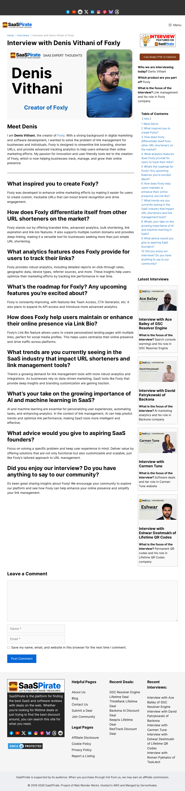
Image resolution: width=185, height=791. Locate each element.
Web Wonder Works (86, 785)
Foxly (60, 135)
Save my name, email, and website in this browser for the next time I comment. (68, 647)
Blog (75, 698)
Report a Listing (83, 756)
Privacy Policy (82, 750)
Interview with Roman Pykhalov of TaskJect (161, 757)
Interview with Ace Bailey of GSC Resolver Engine (160, 702)
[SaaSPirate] (17, 25)
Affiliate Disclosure (85, 737)
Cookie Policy (81, 744)
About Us (78, 692)
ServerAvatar (148, 785)
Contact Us (80, 704)
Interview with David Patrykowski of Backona (162, 716)
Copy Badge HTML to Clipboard (160, 57)
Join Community (83, 717)
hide (146, 118)
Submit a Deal (82, 710)
